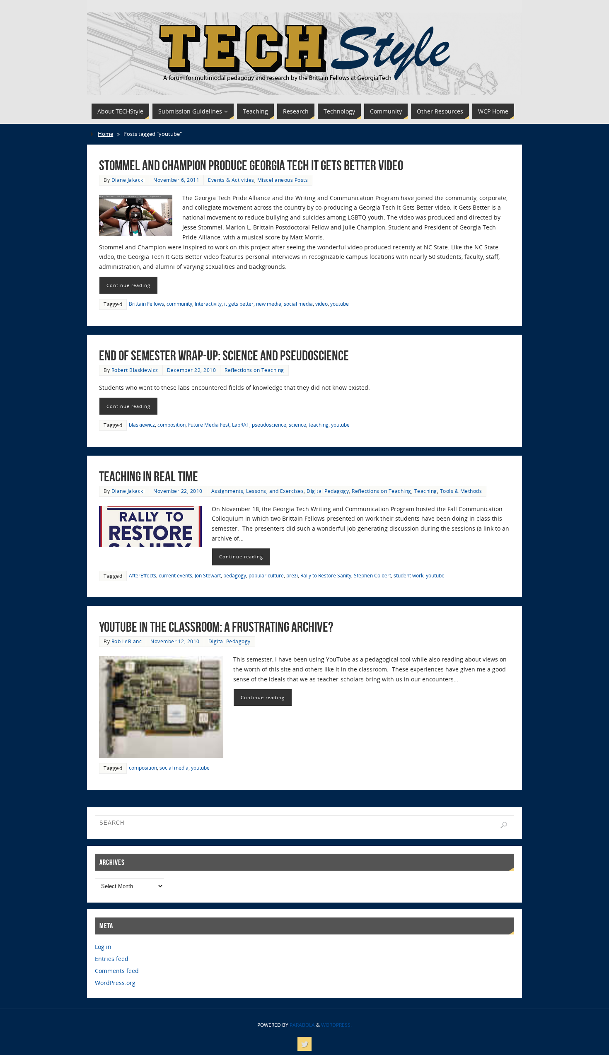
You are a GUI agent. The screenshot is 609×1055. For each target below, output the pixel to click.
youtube (339, 303)
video (321, 303)
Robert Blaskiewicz (134, 370)
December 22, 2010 (191, 370)
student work (408, 575)
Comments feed (117, 971)
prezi (292, 575)
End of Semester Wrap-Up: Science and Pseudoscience (224, 355)
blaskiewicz (142, 424)
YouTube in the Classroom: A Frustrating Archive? (216, 627)
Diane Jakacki (128, 179)
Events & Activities (231, 179)
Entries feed (111, 959)
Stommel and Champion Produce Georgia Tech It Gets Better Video (251, 165)
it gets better (239, 303)
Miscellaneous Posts (282, 179)
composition (171, 424)
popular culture (266, 575)
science (297, 424)
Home (105, 134)
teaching (319, 424)
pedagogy (234, 575)
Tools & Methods (461, 491)
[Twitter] (304, 1044)
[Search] (504, 825)
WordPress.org (115, 983)
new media (268, 303)
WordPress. (336, 1024)
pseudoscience (269, 424)
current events (175, 575)
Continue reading (128, 285)
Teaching (425, 491)
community (179, 303)
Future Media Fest (209, 424)
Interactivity (208, 303)
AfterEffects (142, 575)
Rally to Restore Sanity (325, 575)
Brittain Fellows (146, 303)
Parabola (302, 1024)
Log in (103, 947)
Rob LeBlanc (126, 641)
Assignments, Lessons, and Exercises (257, 491)
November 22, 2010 (178, 491)
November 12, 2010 (175, 641)
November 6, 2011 (176, 179)
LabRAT (240, 424)
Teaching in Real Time (148, 476)
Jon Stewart (208, 575)
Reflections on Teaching (254, 370)
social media (298, 303)
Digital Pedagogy (328, 491)
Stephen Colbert (372, 575)
